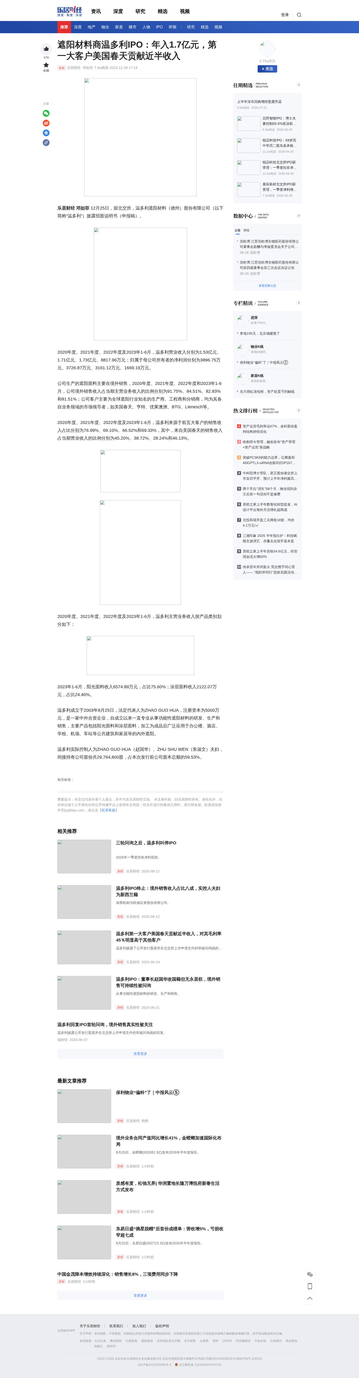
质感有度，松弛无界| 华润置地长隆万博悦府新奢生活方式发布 (168, 1186)
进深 (254, 317)
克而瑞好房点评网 (168, 1341)
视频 (185, 11)
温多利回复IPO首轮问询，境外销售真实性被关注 (105, 1024)
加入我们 (139, 1326)
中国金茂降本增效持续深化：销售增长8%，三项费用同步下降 (117, 1274)
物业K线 (257, 347)
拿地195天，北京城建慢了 (260, 333)
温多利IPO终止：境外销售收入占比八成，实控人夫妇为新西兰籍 (168, 891)
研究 (140, 11)
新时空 (111, 1346)
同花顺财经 (243, 1341)
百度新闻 (131, 1341)
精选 (163, 11)
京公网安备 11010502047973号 (200, 1365)
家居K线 (257, 376)
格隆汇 (98, 1346)
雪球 (215, 1341)
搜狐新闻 (147, 1341)
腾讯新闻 (116, 1341)
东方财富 (190, 1341)
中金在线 (260, 1341)
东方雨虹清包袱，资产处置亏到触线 (267, 391)
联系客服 (108, 810)
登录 (285, 15)
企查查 (204, 1341)
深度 (118, 11)
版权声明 (162, 1326)
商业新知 (291, 1341)
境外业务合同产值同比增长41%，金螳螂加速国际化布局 (169, 1141)
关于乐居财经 (90, 1326)
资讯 (96, 11)
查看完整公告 (267, 285)
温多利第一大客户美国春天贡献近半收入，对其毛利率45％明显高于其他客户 (169, 937)
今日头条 (100, 1341)
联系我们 (116, 1326)
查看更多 (140, 1054)
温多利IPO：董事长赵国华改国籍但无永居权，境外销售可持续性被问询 (168, 982)
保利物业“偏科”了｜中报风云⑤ (264, 362)
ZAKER (227, 1341)
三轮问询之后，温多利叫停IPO (146, 842)
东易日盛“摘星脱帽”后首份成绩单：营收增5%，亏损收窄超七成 (169, 1232)
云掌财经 (276, 1341)
